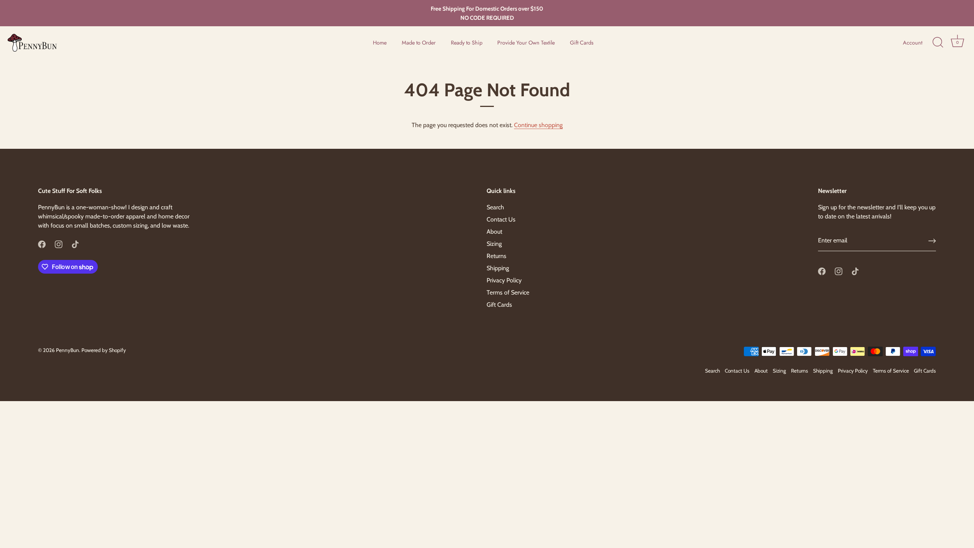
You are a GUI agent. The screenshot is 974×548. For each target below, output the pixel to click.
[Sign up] (932, 241)
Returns (496, 256)
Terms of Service (508, 292)
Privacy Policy (504, 280)
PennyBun (67, 350)
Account (912, 42)
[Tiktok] (75, 243)
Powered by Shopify (103, 350)
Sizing (494, 243)
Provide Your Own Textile (526, 42)
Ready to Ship (466, 42)
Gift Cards (582, 42)
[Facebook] (42, 243)
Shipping (498, 268)
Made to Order (419, 42)
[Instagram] (58, 243)
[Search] (937, 42)
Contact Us (501, 219)
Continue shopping (538, 125)
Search (495, 207)
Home (380, 42)
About (494, 231)
